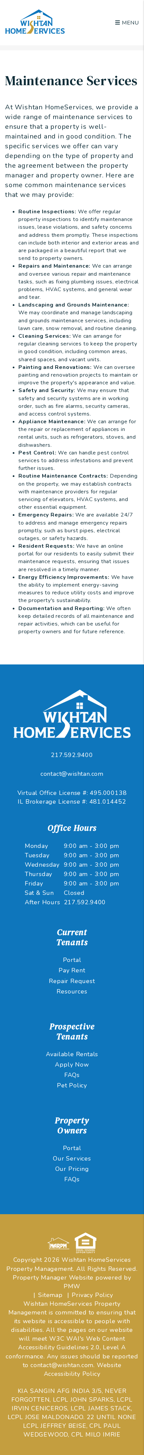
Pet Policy (72, 1085)
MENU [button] (129, 22)
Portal (72, 960)
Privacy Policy (92, 1295)
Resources (72, 991)
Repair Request (72, 981)
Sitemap (50, 1295)
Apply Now (72, 1065)
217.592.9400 (72, 755)
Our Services (72, 1158)
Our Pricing (72, 1169)
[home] (35, 22)
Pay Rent (72, 970)
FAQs (72, 1075)
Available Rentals (72, 1054)
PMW (72, 1286)
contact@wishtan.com (72, 774)
